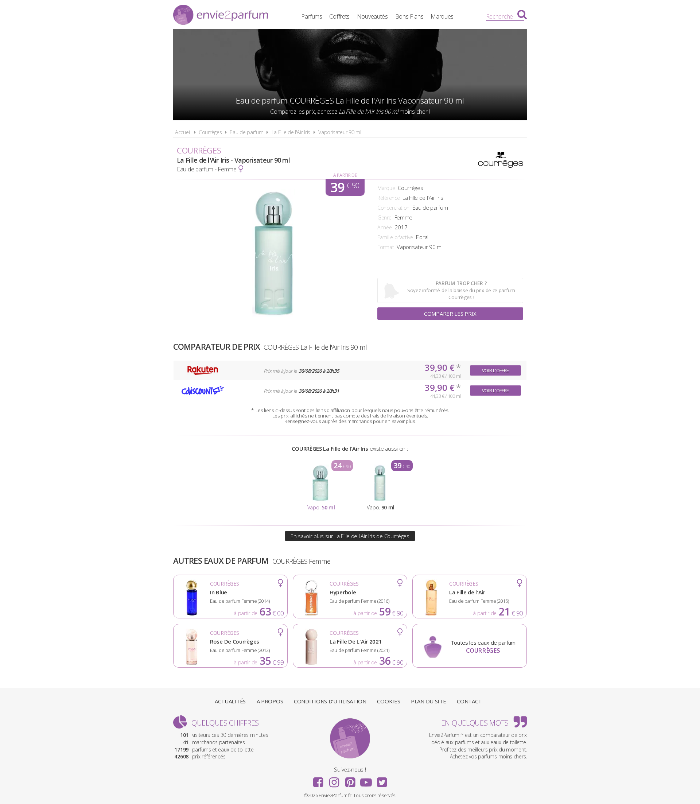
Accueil (183, 132)
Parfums (311, 16)
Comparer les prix (450, 313)
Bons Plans (409, 16)
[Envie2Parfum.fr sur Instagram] (334, 780)
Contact (469, 701)
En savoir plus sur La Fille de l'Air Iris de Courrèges (350, 536)
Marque (386, 188)
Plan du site (428, 701)
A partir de (345, 175)
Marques (442, 16)
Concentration (393, 207)
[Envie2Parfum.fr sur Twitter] (382, 780)
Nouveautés (372, 16)
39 (344, 187)
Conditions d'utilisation (330, 701)
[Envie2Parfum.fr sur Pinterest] (350, 780)
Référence (388, 197)
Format (385, 247)
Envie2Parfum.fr (220, 16)
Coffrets (339, 16)
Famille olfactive (395, 237)
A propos (270, 701)
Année (384, 227)
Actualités (230, 701)
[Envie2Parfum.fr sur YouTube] (366, 780)
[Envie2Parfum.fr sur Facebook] (318, 780)
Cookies (388, 701)
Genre (384, 217)
